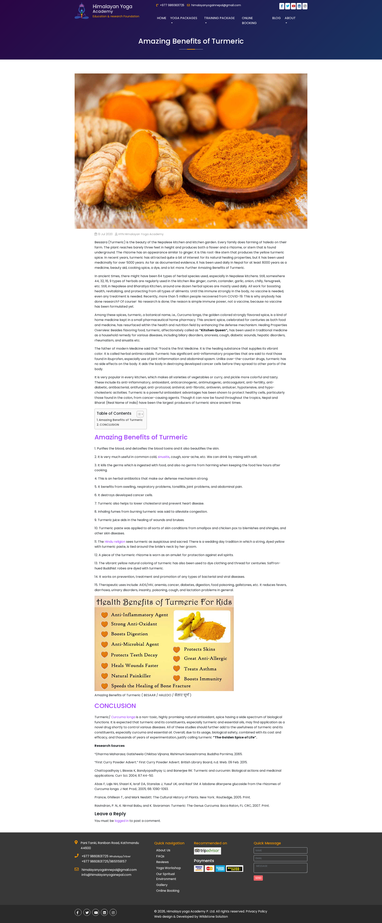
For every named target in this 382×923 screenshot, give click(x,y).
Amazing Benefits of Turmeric (121, 420)
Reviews (162, 862)
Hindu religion (115, 541)
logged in (122, 820)
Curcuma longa (123, 717)
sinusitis (164, 457)
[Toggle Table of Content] (138, 414)
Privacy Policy (256, 911)
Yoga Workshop (168, 868)
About (290, 18)
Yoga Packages (183, 18)
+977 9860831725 (95, 856)
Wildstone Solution (213, 916)
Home (161, 18)
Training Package (219, 18)
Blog (276, 18)
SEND (258, 878)
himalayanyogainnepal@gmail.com (216, 5)
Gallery (162, 885)
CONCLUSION (109, 425)
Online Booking (249, 20)
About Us (163, 850)
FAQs (160, 856)
